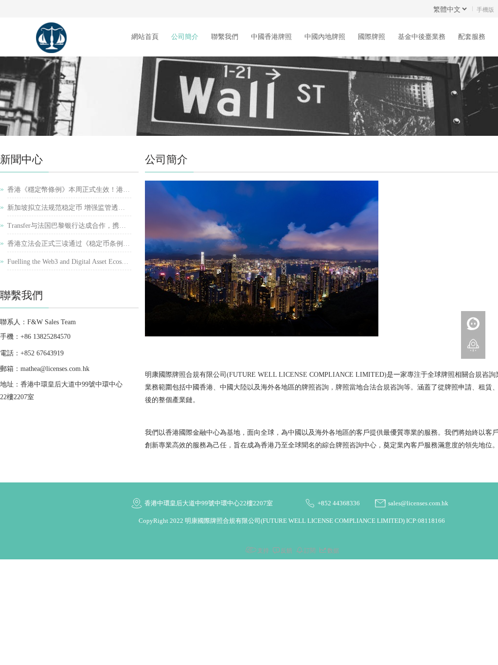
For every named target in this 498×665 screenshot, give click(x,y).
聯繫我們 (224, 36)
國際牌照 (371, 36)
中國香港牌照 (271, 36)
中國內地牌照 (324, 36)
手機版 (485, 9)
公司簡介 (184, 36)
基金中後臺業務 (421, 36)
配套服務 (471, 36)
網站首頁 (145, 36)
